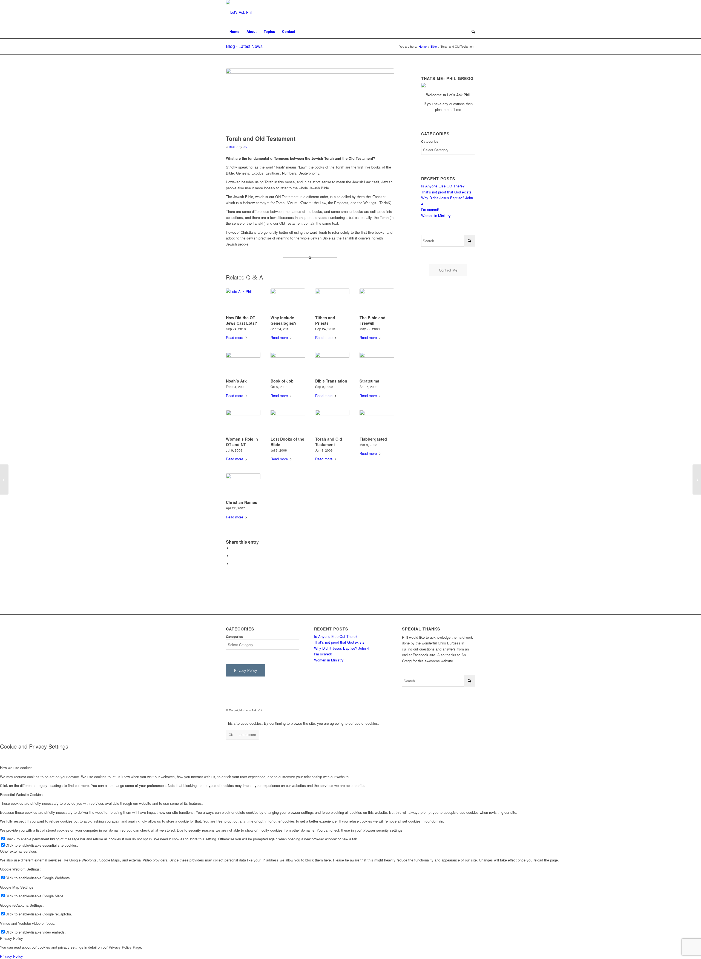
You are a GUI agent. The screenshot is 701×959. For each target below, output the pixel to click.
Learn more (247, 734)
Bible (232, 147)
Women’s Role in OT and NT (242, 441)
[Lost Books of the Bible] (288, 422)
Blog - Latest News (244, 46)
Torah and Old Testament (328, 441)
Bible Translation (331, 381)
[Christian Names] (243, 485)
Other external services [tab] (18, 851)
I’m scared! (430, 209)
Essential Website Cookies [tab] (21, 794)
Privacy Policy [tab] (11, 938)
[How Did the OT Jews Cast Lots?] (243, 301)
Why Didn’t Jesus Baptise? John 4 (341, 648)
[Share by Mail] (232, 563)
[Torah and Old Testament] (332, 422)
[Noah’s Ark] (243, 364)
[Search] (471, 31)
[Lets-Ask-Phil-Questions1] (239, 12)
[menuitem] (234, 31)
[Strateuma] (377, 364)
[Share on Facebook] (232, 548)
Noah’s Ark (236, 381)
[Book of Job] (288, 364)
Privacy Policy (11, 956)
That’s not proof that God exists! (447, 192)
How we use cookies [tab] (16, 767)
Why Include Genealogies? (284, 320)
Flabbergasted (373, 439)
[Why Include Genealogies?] (288, 301)
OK (231, 734)
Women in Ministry (436, 215)
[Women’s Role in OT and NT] (243, 422)
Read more (234, 337)
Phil (245, 147)
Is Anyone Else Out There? (442, 186)
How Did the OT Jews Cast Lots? (241, 320)
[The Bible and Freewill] (377, 301)
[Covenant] (697, 479)
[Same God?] (4, 479)
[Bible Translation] (332, 364)
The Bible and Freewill (373, 320)
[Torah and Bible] (310, 100)
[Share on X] (232, 555)
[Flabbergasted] (377, 422)
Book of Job (282, 381)
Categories (429, 141)
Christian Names (241, 502)
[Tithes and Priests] (332, 301)
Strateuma (369, 381)
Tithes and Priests (325, 320)
